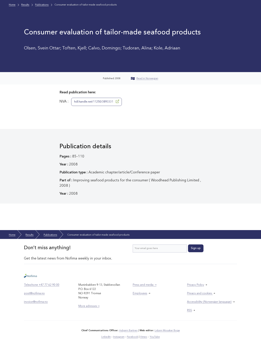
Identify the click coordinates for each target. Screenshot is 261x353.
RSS (189, 310)
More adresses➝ (88, 306)
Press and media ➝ (144, 285)
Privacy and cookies (200, 293)
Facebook (132, 337)
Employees (140, 293)
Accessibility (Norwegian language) (209, 302)
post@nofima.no (34, 293)
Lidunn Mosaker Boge (167, 330)
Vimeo (143, 337)
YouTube (155, 337)
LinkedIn (106, 337)
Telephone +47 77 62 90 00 (41, 285)
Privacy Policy (195, 285)
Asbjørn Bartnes (128, 330)
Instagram (118, 337)
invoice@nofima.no (36, 302)
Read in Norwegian (147, 78)
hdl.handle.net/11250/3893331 (94, 101)
